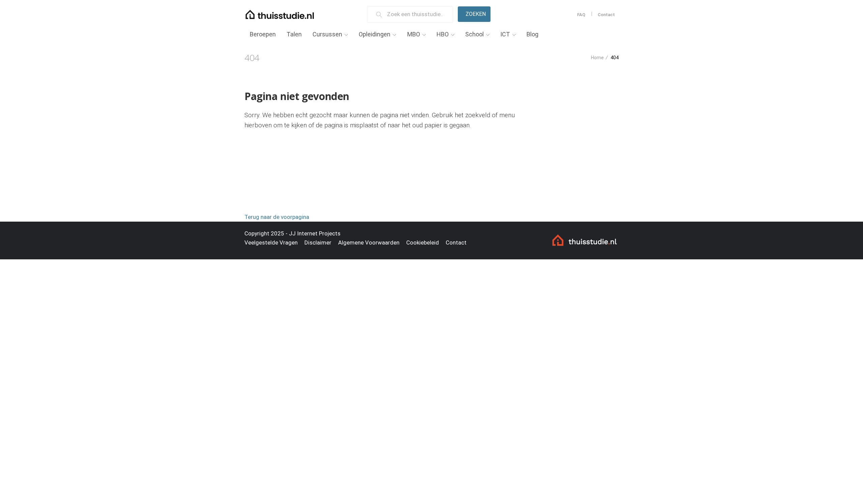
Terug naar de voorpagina (276, 217)
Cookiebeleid (422, 242)
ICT (505, 34)
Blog (532, 34)
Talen (294, 34)
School (474, 34)
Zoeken (476, 14)
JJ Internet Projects (314, 233)
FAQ (581, 14)
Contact (606, 14)
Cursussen (327, 34)
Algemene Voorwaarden (368, 242)
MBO (413, 34)
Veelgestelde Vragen (271, 242)
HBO (443, 34)
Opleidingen (374, 34)
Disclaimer (317, 242)
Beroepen (263, 34)
